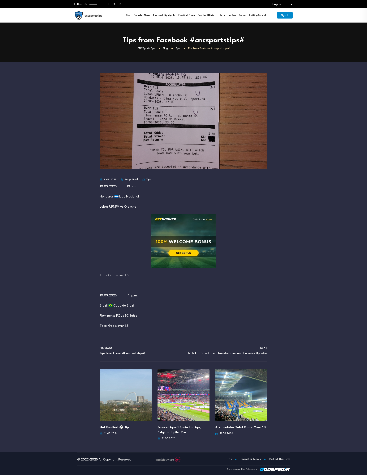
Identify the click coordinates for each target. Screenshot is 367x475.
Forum (242, 15)
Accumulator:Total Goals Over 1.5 (240, 427)
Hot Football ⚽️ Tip (114, 427)
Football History (207, 15)
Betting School (257, 15)
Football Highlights (164, 15)
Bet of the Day (228, 15)
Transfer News (141, 15)
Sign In (285, 15)
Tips (128, 15)
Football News (186, 15)
